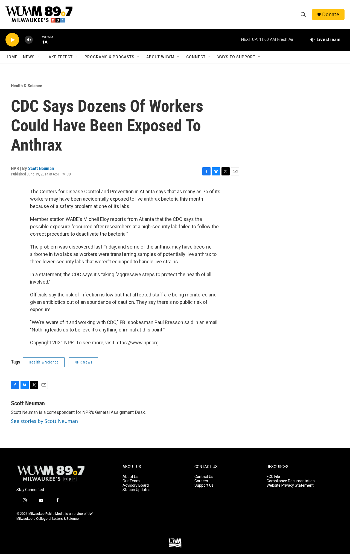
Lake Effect (59, 57)
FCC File (273, 477)
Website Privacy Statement (290, 485)
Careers (201, 481)
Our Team (131, 481)
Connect (196, 57)
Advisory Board (135, 485)
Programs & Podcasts (109, 57)
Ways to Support (236, 57)
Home (11, 57)
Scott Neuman (41, 168)
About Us (130, 477)
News (29, 57)
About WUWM (160, 57)
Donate (330, 14)
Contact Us (203, 477)
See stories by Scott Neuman (44, 421)
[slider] (37, 39)
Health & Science (26, 85)
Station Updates (136, 490)
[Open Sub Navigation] (39, 57)
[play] (12, 40)
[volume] (28, 40)
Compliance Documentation (291, 481)
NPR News (83, 362)
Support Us (204, 485)
